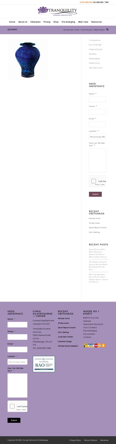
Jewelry (93, 54)
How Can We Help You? (97, 144)
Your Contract (90, 327)
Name (92, 94)
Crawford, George (65, 341)
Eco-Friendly (95, 44)
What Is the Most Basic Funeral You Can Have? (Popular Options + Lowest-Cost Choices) (98, 278)
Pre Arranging (90, 330)
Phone (93, 106)
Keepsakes (94, 58)
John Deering (94, 232)
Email (92, 118)
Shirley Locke (94, 223)
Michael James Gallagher (68, 346)
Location (93, 131)
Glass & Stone (95, 49)
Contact (87, 337)
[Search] (106, 29)
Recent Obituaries (96, 212)
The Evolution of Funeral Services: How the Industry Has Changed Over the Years (98, 265)
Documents (89, 334)
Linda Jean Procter (65, 337)
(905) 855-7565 (44, 348)
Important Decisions (93, 324)
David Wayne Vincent (97, 228)
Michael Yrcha (94, 218)
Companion (95, 40)
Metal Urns (94, 63)
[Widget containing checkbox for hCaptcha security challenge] (97, 181)
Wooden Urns (95, 67)
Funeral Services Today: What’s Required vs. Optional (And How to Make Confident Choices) (97, 253)
